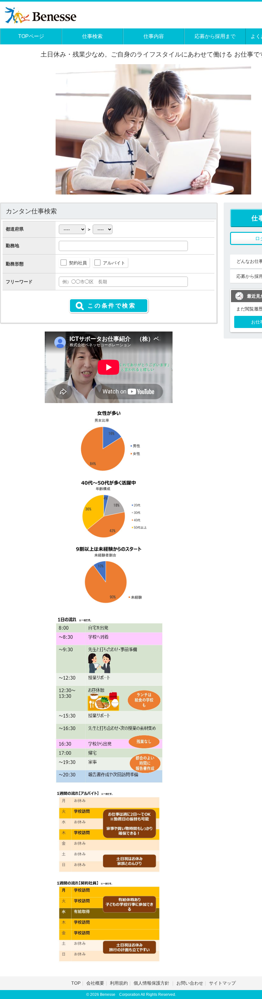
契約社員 (78, 262)
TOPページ (31, 36)
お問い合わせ (189, 983)
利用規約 (119, 983)
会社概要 (95, 983)
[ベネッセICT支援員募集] (40, 14)
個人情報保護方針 (152, 983)
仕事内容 (153, 36)
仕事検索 (92, 36)
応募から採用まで (215, 36)
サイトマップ (222, 983)
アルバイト (114, 262)
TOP (76, 983)
